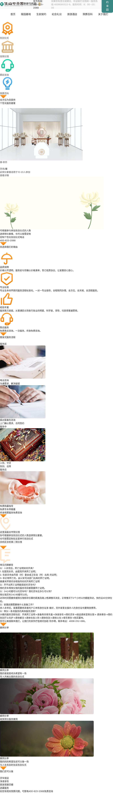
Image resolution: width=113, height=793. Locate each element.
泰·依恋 (3, 162)
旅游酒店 (72, 14)
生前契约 (41, 14)
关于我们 (103, 14)
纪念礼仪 (57, 14)
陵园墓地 (26, 14)
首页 (12, 14)
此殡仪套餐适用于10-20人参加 (15, 172)
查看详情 (4, 175)
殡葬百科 (88, 14)
